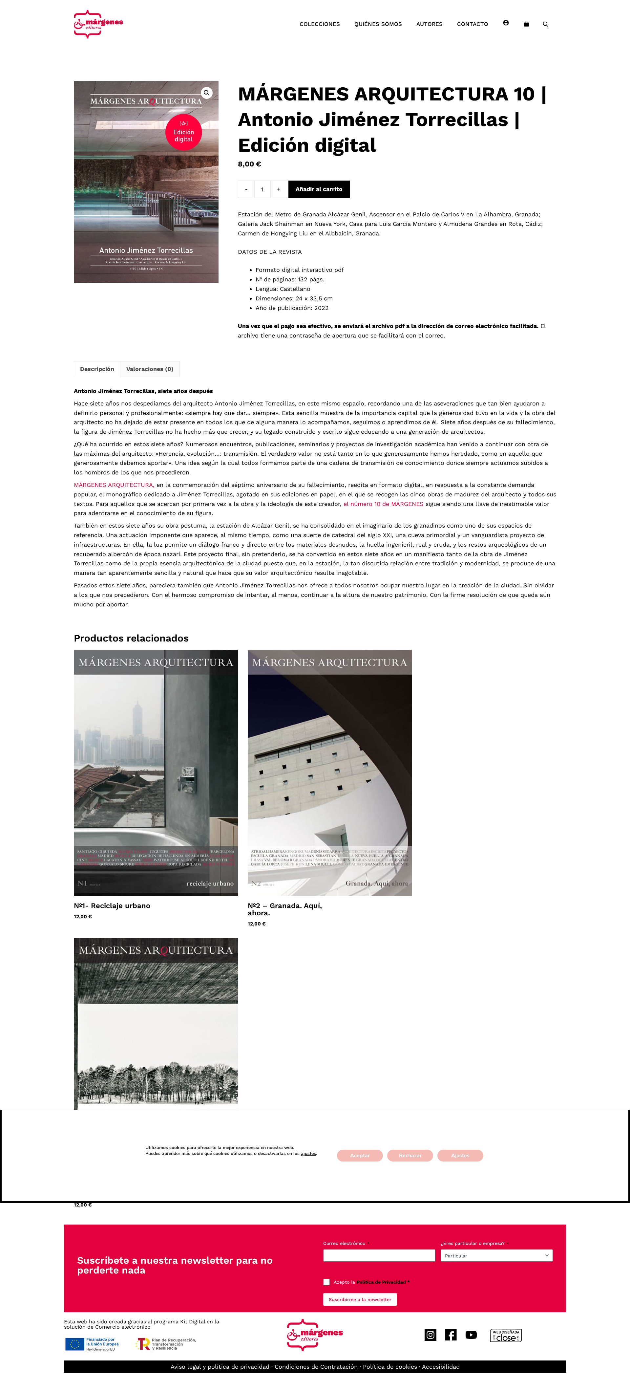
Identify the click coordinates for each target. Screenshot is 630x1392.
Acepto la (372, 1282)
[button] (207, 93)
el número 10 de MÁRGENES (384, 503)
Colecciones (320, 24)
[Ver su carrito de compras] (526, 24)
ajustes (308, 1154)
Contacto (472, 24)
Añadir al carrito (319, 188)
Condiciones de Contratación (316, 1366)
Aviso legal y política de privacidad (220, 1366)
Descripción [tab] (97, 368)
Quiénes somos (378, 24)
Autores (429, 24)
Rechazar (410, 1155)
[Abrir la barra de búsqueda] (546, 24)
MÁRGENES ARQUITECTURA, (115, 484)
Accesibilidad (441, 1366)
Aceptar (360, 1155)
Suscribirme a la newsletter (360, 1299)
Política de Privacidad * (383, 1282)
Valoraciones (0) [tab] (150, 368)
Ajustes (460, 1155)
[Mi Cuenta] (505, 24)
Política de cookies (390, 1366)
